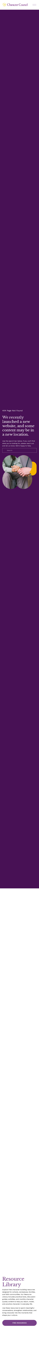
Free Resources (19, 1323)
